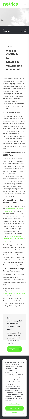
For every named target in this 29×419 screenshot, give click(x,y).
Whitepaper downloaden (13, 349)
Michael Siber (9, 43)
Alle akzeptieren (14, 408)
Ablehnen (14, 412)
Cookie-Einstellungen (14, 403)
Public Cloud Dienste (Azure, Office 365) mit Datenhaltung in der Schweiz (14, 239)
